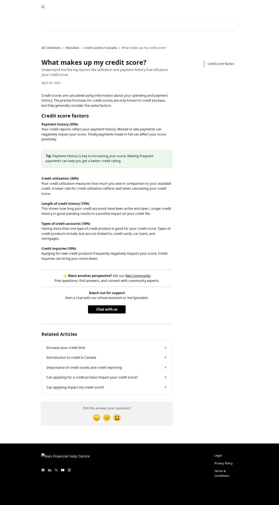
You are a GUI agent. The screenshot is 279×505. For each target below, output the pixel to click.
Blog (211, 6)
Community (194, 6)
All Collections (51, 48)
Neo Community (138, 275)
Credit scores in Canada (100, 48)
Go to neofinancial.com (164, 6)
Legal (218, 455)
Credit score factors (221, 64)
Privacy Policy (223, 463)
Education (72, 48)
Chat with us (106, 309)
